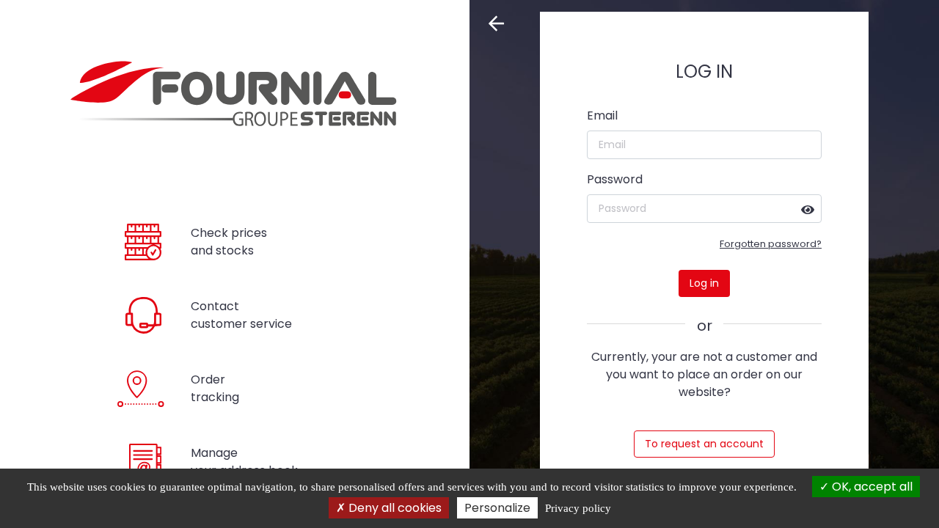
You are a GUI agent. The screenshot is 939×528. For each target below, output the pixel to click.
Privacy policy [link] (578, 508)
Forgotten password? (771, 244)
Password (615, 179)
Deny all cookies (394, 507)
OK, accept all (871, 486)
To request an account (704, 443)
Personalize (497, 507)
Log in (704, 283)
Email (602, 115)
